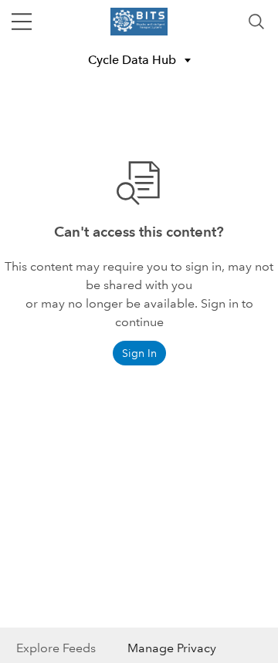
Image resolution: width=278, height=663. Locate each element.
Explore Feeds (56, 648)
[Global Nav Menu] (22, 21)
